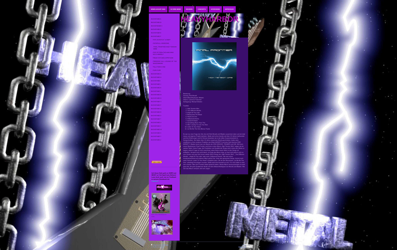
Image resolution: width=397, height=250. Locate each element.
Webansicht (242, 247)
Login (244, 245)
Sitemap (165, 245)
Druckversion (157, 245)
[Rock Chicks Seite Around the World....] (160, 203)
